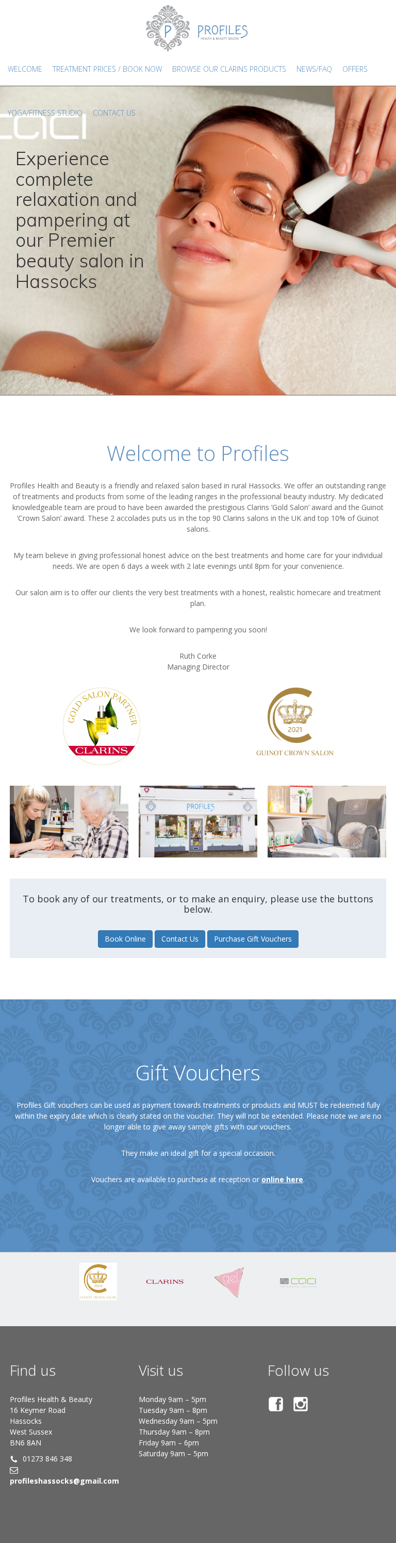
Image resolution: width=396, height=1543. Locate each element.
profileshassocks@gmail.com (64, 1481)
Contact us (114, 113)
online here (282, 1179)
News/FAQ (314, 69)
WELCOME (25, 69)
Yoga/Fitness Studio (45, 113)
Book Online (125, 939)
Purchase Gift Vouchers (253, 939)
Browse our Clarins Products (229, 69)
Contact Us (180, 939)
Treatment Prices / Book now (107, 69)
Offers (355, 69)
